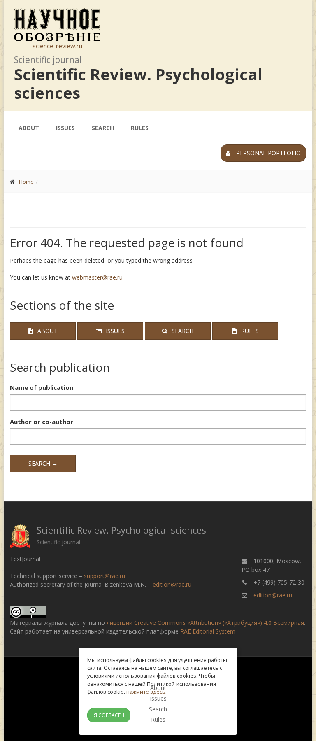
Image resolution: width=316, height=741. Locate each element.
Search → (43, 463)
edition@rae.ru (172, 584)
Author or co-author (41, 421)
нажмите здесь (145, 691)
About (29, 128)
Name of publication (41, 387)
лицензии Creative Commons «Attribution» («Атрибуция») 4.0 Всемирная (205, 623)
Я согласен (109, 715)
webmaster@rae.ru (97, 277)
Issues (65, 128)
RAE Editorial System (207, 631)
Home (26, 181)
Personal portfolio (268, 153)
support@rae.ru (104, 576)
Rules (140, 128)
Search (103, 128)
